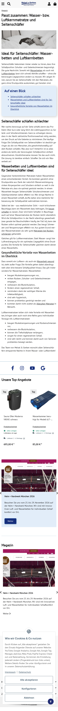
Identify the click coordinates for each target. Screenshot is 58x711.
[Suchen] (9, 4)
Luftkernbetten (8, 73)
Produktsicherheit (10, 426)
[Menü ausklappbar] (2, 4)
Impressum (10, 672)
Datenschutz (25, 672)
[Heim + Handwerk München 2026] (28, 475)
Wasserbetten (36, 70)
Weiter (10, 521)
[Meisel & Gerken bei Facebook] (12, 368)
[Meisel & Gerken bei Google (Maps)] (43, 368)
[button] (49, 4)
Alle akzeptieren (29, 679)
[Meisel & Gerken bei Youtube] (32, 368)
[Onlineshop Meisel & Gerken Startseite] (28, 3)
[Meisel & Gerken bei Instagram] (22, 368)
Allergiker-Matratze (45, 303)
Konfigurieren (29, 688)
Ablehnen (29, 697)
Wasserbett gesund (45, 261)
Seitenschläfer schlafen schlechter (25, 96)
